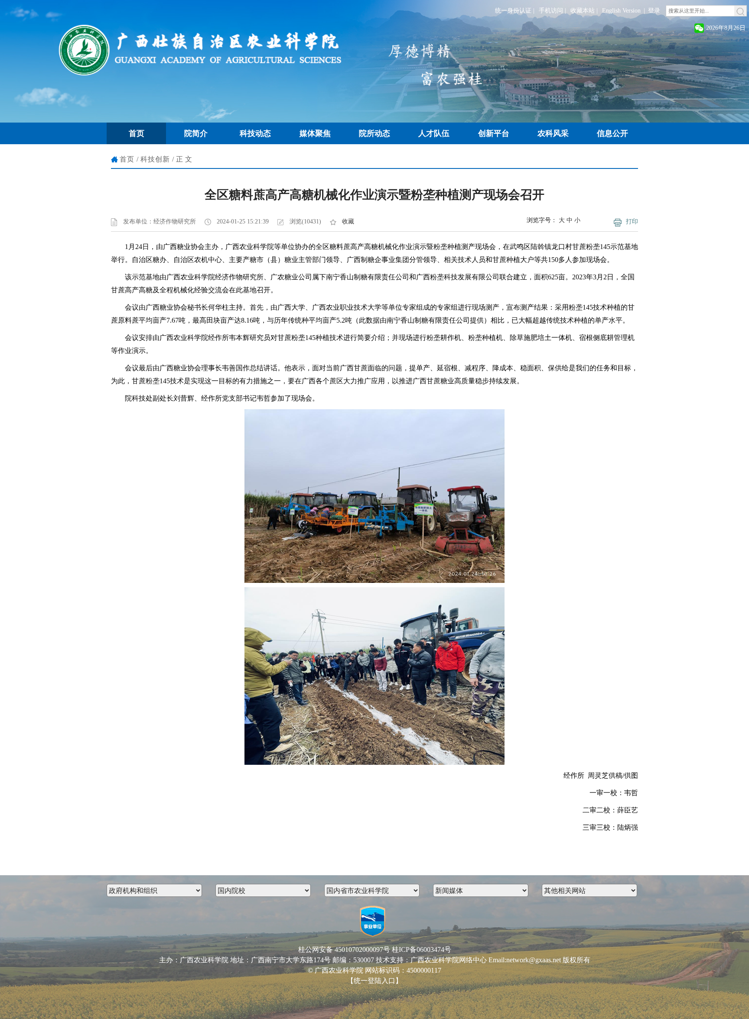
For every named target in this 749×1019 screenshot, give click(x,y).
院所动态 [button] (374, 133)
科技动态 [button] (255, 133)
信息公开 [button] (612, 133)
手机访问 (551, 10)
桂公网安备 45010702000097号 (344, 949)
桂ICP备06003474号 (421, 949)
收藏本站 (582, 10)
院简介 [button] (196, 133)
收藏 (348, 221)
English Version (621, 10)
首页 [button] (136, 133)
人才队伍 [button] (433, 133)
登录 (654, 10)
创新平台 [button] (493, 133)
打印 (632, 221)
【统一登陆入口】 (374, 980)
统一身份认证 (513, 10)
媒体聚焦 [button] (315, 133)
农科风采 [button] (553, 133)
